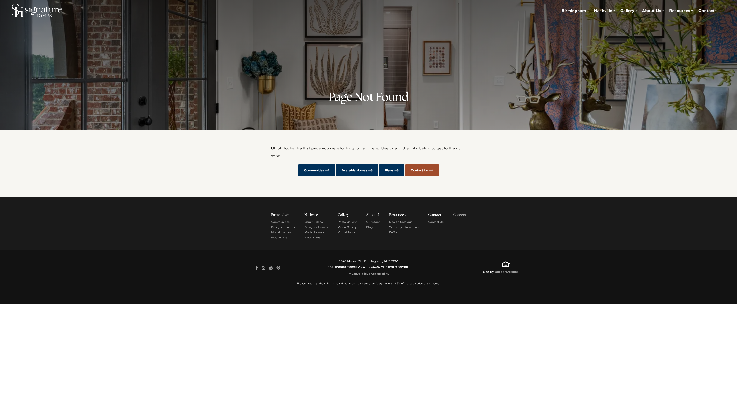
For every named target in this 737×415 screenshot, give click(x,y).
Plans (389, 170)
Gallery (343, 214)
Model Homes (281, 232)
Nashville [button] (603, 10)
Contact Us (419, 170)
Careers (459, 214)
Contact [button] (706, 10)
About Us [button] (651, 10)
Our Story (373, 222)
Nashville (311, 214)
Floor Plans (279, 237)
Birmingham (280, 214)
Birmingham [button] (574, 10)
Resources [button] (679, 10)
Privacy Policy (358, 273)
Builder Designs (506, 272)
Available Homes (354, 170)
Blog (369, 227)
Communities (314, 170)
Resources (397, 214)
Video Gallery (347, 227)
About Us (373, 214)
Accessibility (380, 273)
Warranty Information (404, 227)
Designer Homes (283, 227)
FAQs (393, 232)
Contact (434, 214)
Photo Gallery (347, 222)
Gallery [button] (627, 10)
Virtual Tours (346, 232)
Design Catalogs (400, 222)
